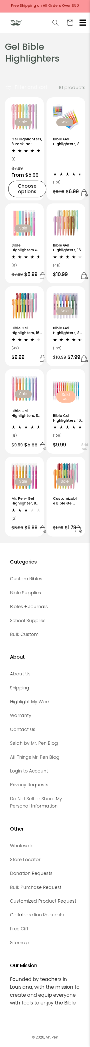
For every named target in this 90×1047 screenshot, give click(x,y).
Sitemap (19, 942)
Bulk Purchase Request (36, 887)
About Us (20, 674)
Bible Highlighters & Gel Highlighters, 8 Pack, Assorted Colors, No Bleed (27, 247)
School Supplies (28, 620)
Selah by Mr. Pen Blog (34, 743)
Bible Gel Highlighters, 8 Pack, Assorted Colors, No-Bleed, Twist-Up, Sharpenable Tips (26, 413)
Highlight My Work (30, 701)
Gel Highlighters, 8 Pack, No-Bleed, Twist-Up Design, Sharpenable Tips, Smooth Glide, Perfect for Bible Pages (27, 141)
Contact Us (22, 729)
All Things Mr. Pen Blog (35, 757)
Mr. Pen (52, 1037)
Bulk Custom (24, 634)
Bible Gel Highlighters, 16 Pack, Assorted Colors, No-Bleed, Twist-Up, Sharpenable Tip (68, 247)
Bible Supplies (25, 593)
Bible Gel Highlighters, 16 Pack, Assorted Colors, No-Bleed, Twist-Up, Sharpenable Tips (26, 330)
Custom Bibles (26, 579)
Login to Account (29, 771)
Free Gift (19, 929)
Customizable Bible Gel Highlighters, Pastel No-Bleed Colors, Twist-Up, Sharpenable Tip (65, 501)
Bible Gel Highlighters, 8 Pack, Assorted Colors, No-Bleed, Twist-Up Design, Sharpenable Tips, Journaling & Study (67, 141)
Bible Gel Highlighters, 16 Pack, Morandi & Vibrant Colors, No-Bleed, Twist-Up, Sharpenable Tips (68, 418)
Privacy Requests (29, 784)
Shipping (19, 688)
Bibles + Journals (29, 606)
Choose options (27, 188)
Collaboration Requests (37, 915)
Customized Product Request (43, 901)
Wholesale (22, 846)
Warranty (20, 715)
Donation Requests (31, 873)
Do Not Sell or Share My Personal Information (36, 802)
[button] (83, 23)
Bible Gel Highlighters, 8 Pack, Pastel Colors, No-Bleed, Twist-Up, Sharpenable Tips (68, 330)
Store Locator (25, 859)
